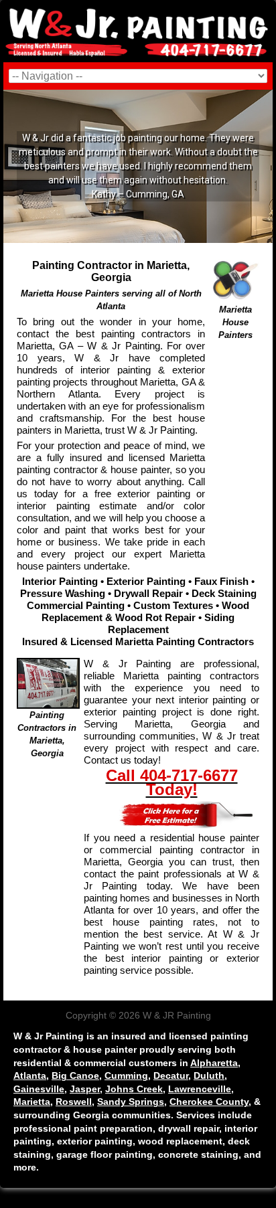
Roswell (74, 1101)
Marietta (31, 1101)
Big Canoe (75, 1075)
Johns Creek (134, 1089)
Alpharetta (214, 1062)
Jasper (85, 1089)
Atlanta (29, 1075)
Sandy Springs (130, 1101)
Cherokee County (209, 1101)
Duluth (209, 1075)
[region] (138, 166)
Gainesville (38, 1089)
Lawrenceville (199, 1089)
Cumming (126, 1075)
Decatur (170, 1075)
